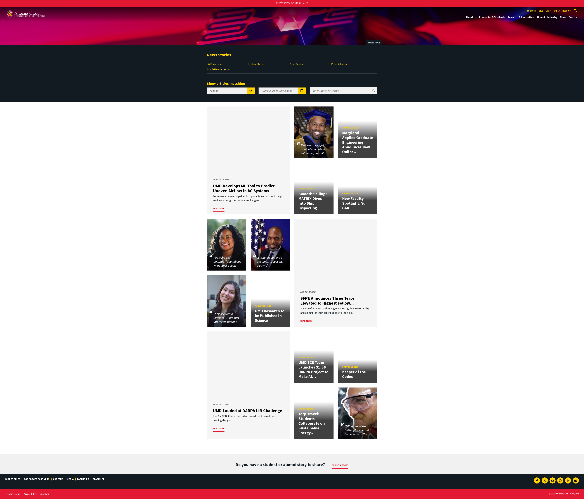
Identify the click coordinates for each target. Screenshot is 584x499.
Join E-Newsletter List (218, 69)
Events (573, 17)
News (563, 17)
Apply (557, 10)
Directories (12, 478)
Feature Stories (256, 63)
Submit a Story (340, 465)
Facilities (83, 478)
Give (541, 10)
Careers (58, 478)
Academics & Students (492, 17)
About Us (471, 17)
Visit (548, 10)
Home (370, 42)
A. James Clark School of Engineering (26, 9)
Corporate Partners (36, 478)
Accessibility (30, 493)
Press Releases (339, 63)
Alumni (541, 17)
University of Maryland (292, 3)
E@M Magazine (215, 63)
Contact (531, 10)
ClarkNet (98, 478)
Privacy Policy (13, 493)
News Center (296, 63)
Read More (218, 208)
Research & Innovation (521, 17)
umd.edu (44, 493)
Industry (552, 17)
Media (70, 478)
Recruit (566, 10)
